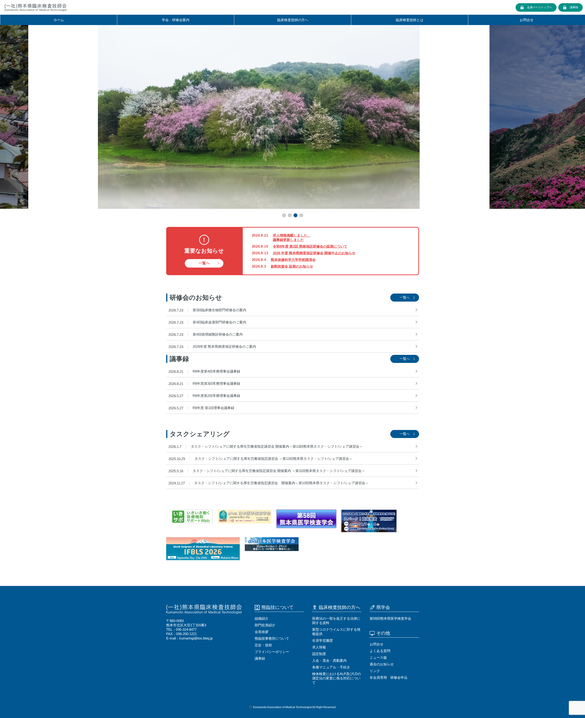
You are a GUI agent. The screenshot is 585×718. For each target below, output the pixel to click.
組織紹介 (261, 618)
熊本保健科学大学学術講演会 (293, 260)
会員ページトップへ (539, 7)
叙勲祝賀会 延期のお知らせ (292, 266)
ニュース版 (378, 657)
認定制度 (319, 654)
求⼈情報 (319, 647)
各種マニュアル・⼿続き (331, 667)
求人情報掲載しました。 (292, 235)
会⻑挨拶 (261, 632)
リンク (375, 671)
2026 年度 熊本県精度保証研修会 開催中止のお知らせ (314, 253)
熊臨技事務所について (272, 638)
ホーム (59, 20)
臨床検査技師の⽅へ (292, 20)
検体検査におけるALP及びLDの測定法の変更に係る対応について (336, 678)
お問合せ (527, 20)
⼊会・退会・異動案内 (329, 660)
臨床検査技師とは (409, 20)
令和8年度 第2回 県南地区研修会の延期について (310, 246)
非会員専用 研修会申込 (389, 677)
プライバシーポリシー (272, 652)
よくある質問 (380, 651)
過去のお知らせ (382, 664)
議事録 (574, 7)
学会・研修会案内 (175, 20)
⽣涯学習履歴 (322, 640)
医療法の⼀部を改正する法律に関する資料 (336, 620)
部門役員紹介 (265, 625)
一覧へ (204, 263)
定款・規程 (263, 645)
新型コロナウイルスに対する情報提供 (336, 632)
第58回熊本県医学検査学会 (390, 618)
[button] (284, 215)
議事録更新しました (288, 240)
